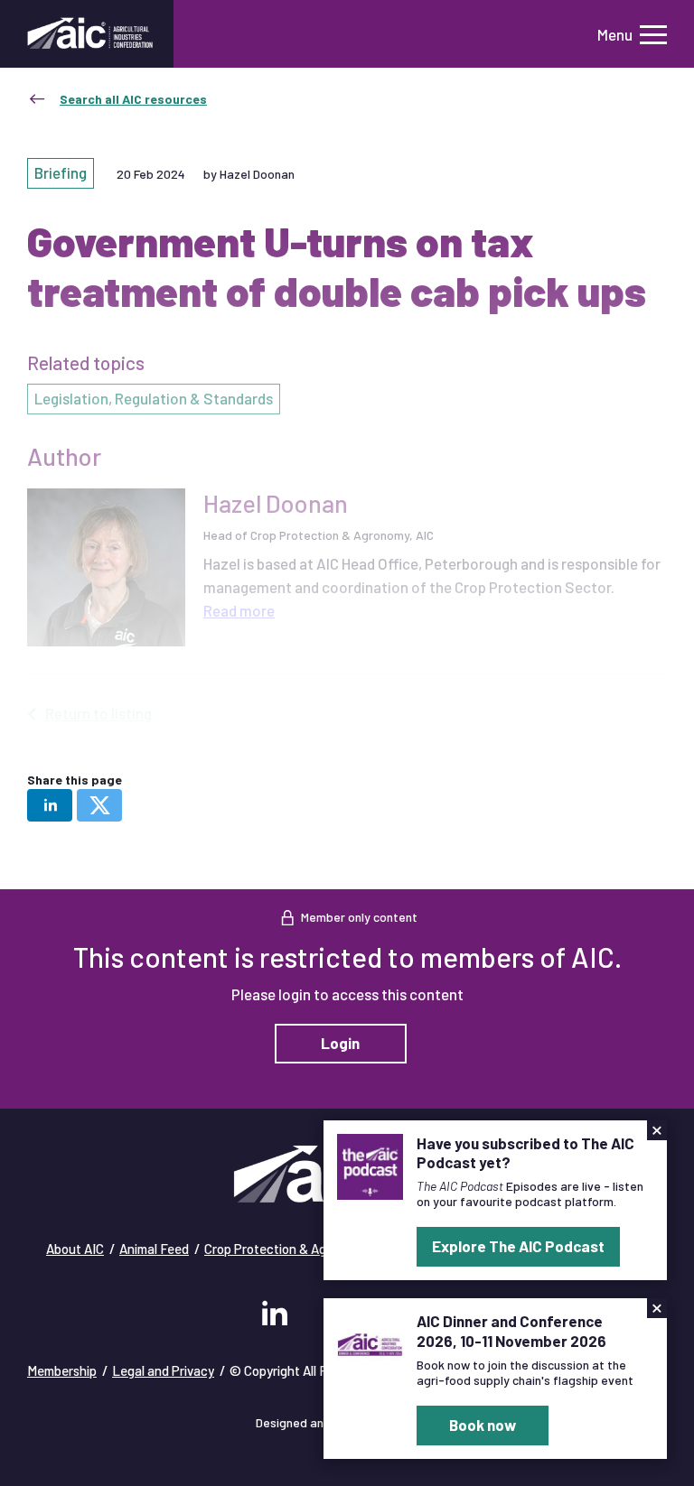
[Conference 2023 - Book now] (370, 1342)
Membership (62, 1370)
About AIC (75, 1248)
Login (340, 1043)
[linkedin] (49, 805)
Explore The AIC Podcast (518, 1246)
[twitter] (99, 805)
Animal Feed (154, 1248)
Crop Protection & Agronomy (286, 1248)
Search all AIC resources (133, 99)
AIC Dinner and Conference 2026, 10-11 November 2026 (511, 1330)
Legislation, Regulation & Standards (153, 398)
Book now (482, 1425)
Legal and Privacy (163, 1370)
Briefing (60, 172)
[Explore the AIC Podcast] (370, 1165)
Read (239, 610)
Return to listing (98, 713)
